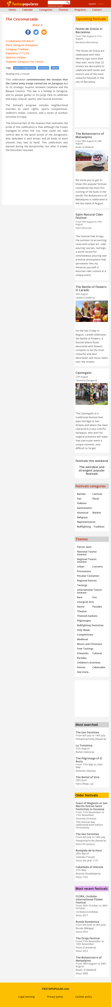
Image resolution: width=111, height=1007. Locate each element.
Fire (94, 597)
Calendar (27, 9)
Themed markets (87, 615)
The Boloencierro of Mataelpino (90, 135)
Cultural (97, 653)
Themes (63, 9)
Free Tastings (85, 648)
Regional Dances (87, 580)
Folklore (81, 503)
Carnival (97, 493)
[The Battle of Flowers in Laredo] (92, 311)
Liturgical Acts (85, 601)
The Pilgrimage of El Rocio (89, 759)
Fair (79, 498)
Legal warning (26, 996)
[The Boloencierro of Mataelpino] (92, 160)
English (101, 4)
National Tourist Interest (87, 553)
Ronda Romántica (87, 921)
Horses (81, 667)
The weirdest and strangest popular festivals (92, 470)
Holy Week (83, 630)
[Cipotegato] (92, 394)
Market (96, 512)
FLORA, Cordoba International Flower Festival (89, 899)
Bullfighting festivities (90, 625)
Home (12, 9)
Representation (86, 521)
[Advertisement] (37, 173)
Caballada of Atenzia (89, 867)
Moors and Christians (89, 644)
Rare (79, 597)
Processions (84, 571)
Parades (97, 606)
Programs (80, 9)
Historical (82, 512)
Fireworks (83, 653)
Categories (45, 9)
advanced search (55, 6)
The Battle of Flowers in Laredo (91, 288)
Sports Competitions (24, 67)
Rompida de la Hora (89, 850)
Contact (97, 9)
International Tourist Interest (89, 591)
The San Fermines (87, 732)
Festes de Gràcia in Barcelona (89, 30)
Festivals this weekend (92, 461)
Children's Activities (88, 662)
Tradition (98, 526)
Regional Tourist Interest (87, 560)
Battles (81, 493)
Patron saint (84, 546)
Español (92, 4)
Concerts (43, 67)
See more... (83, 672)
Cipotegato (84, 373)
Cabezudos (98, 667)
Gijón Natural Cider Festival (89, 216)
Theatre (82, 611)
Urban (55, 67)
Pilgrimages (84, 620)
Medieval (82, 639)
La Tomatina (84, 745)
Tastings (82, 585)
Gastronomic (84, 507)
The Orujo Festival (88, 938)
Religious (82, 517)
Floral (95, 498)
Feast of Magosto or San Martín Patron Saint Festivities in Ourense (92, 806)
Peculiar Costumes (88, 575)
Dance (80, 606)
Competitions (85, 634)
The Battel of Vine (87, 777)
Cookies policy (83, 996)
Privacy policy (55, 996)
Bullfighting (84, 526)
